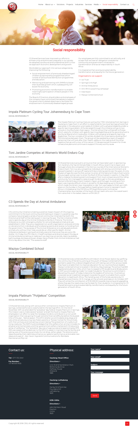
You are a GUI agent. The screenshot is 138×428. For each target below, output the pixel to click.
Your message (97, 372)
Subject (94, 365)
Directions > (55, 361)
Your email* (96, 357)
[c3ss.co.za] (12, 8)
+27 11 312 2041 (17, 358)
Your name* (96, 349)
